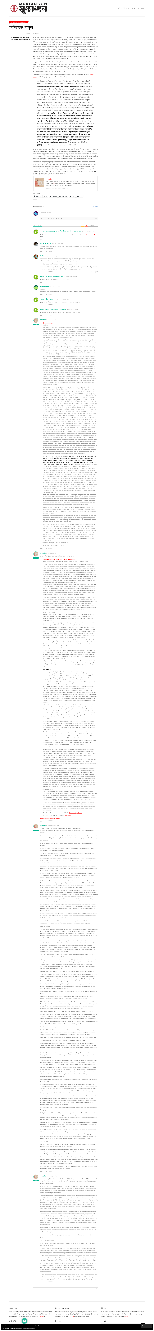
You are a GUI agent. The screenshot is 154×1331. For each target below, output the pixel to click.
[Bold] (41, 219)
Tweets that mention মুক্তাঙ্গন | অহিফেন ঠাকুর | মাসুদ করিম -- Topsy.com (60, 231)
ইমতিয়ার (42, 256)
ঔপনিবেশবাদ (12, 22)
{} (63, 218)
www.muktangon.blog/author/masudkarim (57, 188)
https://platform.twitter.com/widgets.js (50, 818)
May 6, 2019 (68, 815)
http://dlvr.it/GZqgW (90, 234)
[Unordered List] (54, 219)
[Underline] (46, 219)
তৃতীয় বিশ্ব (17, 22)
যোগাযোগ (134, 8)
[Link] (61, 219)
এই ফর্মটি (72, 1316)
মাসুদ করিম (43, 319)
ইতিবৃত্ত (125, 8)
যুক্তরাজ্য (22, 22)
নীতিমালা (129, 8)
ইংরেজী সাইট (119, 8)
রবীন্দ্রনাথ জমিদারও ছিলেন (48, 323)
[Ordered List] (51, 219)
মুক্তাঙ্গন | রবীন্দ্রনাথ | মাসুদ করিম (48, 299)
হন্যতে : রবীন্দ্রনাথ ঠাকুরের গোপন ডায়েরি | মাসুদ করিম (53, 309)
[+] (66, 218)
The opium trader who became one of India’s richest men (59, 559)
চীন (14, 22)
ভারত (19, 22)
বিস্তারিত (42, 1316)
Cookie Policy (32, 1328)
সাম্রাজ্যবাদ (25, 22)
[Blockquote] (56, 219)
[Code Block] (59, 219)
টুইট (54, 183)
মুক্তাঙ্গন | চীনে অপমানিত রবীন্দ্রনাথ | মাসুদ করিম (51, 276)
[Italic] (44, 219)
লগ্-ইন (95, 206)
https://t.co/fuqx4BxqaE (75, 813)
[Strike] (49, 219)
